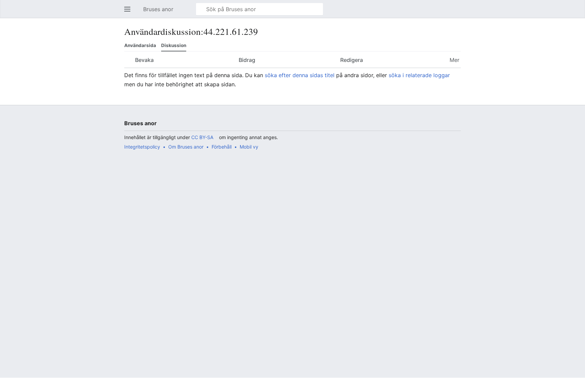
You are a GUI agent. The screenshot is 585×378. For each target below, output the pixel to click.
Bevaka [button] (144, 60)
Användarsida (140, 45)
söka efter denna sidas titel (299, 75)
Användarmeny (459, 12)
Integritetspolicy (142, 147)
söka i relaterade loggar (419, 75)
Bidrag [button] (247, 60)
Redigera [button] (351, 60)
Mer (453, 60)
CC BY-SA (202, 137)
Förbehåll (222, 147)
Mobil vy (249, 147)
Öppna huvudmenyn (129, 12)
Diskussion (173, 45)
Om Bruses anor (185, 147)
